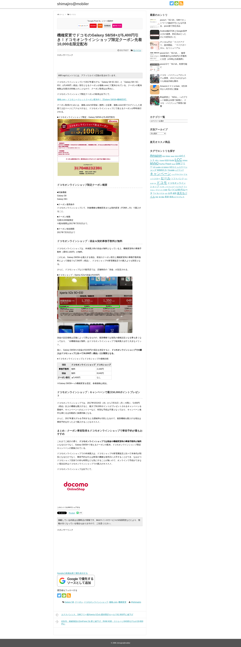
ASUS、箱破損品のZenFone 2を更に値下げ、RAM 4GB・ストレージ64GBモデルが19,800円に (102, 622)
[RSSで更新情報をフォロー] (181, 3)
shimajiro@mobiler (73, 4)
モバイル (137, 50)
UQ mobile (157, 167)
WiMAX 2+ (162, 170)
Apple (172, 156)
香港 (167, 197)
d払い (157, 160)
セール (166, 178)
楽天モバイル (117, 25)
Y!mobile (171, 170)
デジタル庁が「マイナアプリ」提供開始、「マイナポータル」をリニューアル (173, 45)
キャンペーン (160, 174)
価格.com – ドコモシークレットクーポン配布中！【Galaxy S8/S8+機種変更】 (92, 99)
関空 (157, 197)
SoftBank (107, 25)
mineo (185, 160)
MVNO (154, 163)
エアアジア (179, 170)
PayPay (162, 164)
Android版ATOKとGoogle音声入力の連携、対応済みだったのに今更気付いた (173, 34)
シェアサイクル (177, 174)
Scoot (173, 164)
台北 (166, 193)
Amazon (156, 155)
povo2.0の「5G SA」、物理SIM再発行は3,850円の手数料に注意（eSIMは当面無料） (173, 56)
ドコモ (162, 183)
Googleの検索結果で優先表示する (72, 573)
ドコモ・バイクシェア (167, 187)
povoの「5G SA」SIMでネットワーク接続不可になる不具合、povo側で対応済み (173, 23)
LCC (178, 160)
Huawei (162, 160)
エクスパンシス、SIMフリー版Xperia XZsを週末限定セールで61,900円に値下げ (97, 614)
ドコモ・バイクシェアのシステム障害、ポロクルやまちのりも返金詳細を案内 (173, 78)
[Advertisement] (102, 62)
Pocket (72, 513)
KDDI (100, 25)
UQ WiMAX (165, 167)
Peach (168, 164)
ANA (163, 156)
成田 (174, 193)
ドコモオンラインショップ (96, 602)
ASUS (177, 156)
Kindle (171, 160)
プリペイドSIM (161, 190)
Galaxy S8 (69, 602)
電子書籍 (161, 197)
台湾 (170, 193)
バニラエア (179, 187)
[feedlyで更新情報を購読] (176, 3)
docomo (93, 25)
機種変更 (122, 602)
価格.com (113, 602)
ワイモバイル (158, 193)
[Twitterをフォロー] (172, 3)
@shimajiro (136, 602)
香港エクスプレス (176, 197)
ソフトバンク (177, 178)
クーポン (79, 602)
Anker (168, 156)
